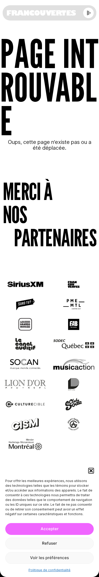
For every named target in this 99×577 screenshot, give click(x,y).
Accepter (50, 528)
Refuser (49, 543)
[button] (91, 470)
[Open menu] (88, 13)
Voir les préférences (49, 557)
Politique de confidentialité (49, 570)
